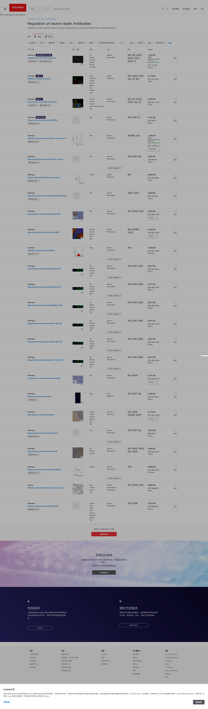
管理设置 (6, 702)
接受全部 (199, 702)
